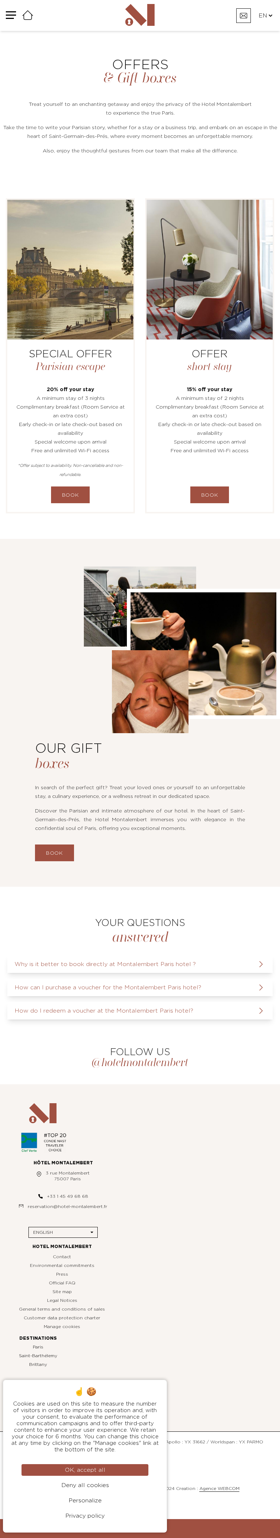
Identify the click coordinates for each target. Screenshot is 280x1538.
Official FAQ (62, 1283)
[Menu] (11, 15)
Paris (38, 1347)
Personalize (85, 1500)
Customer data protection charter (62, 1318)
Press (62, 1274)
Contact (62, 1257)
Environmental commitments (62, 1265)
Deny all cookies (85, 1485)
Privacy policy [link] (85, 1516)
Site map (62, 1291)
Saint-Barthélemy (38, 1356)
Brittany (38, 1364)
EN (262, 16)
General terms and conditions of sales (62, 1309)
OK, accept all (85, 1470)
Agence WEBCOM (219, 1488)
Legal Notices (62, 1300)
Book (70, 495)
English (43, 1232)
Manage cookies (62, 1326)
